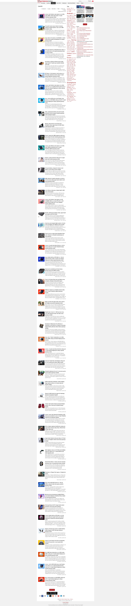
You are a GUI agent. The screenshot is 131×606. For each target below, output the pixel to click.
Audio (70, 17)
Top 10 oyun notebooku (81, 29)
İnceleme (48, 3)
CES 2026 (68, 21)
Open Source (69, 66)
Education (68, 33)
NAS (74, 64)
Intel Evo (73, 47)
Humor (74, 46)
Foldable (71, 34)
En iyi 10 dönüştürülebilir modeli (83, 38)
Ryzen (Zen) (69, 75)
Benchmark (73, 17)
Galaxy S (69, 36)
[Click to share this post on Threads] (45, 596)
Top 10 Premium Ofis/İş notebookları (83, 33)
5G (71, 8)
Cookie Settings (65, 602)
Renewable (72, 70)
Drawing (74, 30)
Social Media (72, 85)
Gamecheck (74, 38)
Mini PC (71, 62)
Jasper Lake (68, 51)
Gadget (68, 35)
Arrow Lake (69, 16)
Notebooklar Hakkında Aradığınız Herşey (63, 599)
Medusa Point (69, 61)
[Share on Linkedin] (61, 596)
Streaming (74, 88)
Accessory (69, 9)
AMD (70, 11)
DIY (71, 30)
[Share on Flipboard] (58, 596)
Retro (70, 71)
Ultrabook (74, 92)
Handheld (68, 45)
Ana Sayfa (43, 3)
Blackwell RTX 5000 (73, 19)
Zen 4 (75, 100)
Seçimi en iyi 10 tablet (81, 40)
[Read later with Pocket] (56, 596)
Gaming (73, 40)
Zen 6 (70, 101)
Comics (71, 24)
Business (69, 20)
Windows (69, 99)
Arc (72, 15)
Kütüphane (64, 3)
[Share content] (40, 596)
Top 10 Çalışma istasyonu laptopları (83, 34)
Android (70, 13)
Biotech (68, 19)
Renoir (68, 71)
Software (69, 87)
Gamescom (69, 40)
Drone (68, 31)
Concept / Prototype (70, 25)
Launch (74, 53)
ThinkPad (71, 89)
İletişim (82, 3)
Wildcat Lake (72, 97)
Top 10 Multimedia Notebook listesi (83, 27)
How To (71, 46)
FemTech (68, 34)
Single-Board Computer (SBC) (71, 79)
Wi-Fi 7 (75, 96)
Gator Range (72, 41)
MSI (70, 64)
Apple (71, 15)
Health (72, 45)
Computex (74, 24)
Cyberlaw (68, 29)
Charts (68, 23)
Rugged (75, 74)
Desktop (68, 30)
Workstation (73, 98)
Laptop (49, 8)
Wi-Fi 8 (68, 97)
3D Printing (68, 8)
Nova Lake (71, 65)
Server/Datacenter (69, 78)
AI (72, 9)
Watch (68, 96)
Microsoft (68, 62)
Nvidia (74, 65)
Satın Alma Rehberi (71, 3)
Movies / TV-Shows (70, 63)
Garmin (68, 41)
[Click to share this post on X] (50, 596)
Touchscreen (69, 92)
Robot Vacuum (72, 73)
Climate (68, 24)
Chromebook (71, 23)
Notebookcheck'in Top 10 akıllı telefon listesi (85, 54)
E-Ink (70, 31)
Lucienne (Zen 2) (71, 59)
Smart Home (69, 80)
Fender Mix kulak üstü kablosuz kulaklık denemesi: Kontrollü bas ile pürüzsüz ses (89, 11)
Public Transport (69, 69)
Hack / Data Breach (72, 44)
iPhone (73, 50)
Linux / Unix (74, 57)
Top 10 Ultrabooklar (80, 37)
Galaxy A (71, 35)
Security (71, 77)
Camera (73, 20)
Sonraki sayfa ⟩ (52, 589)
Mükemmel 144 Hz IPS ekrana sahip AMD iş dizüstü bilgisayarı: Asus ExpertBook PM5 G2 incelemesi (89, 20)
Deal (71, 29)
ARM (75, 15)
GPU (68, 44)
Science (68, 77)
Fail (74, 33)
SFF (73, 78)
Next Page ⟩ (85, 24)
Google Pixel (72, 42)
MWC (72, 64)
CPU (69, 27)
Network (68, 65)
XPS (67, 100)
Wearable (71, 96)
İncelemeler (44, 8)
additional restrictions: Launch (62, 11)
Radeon (73, 69)
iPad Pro (70, 50)
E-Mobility (73, 31)
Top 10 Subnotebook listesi (82, 36)
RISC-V (71, 72)
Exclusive (71, 33)
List (67, 59)
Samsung (73, 75)
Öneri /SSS (59, 3)
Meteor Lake (73, 61)
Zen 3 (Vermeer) (71, 100)
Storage (70, 88)
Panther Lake (73, 68)
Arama (78, 3)
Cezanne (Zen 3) (73, 21)
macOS (74, 60)
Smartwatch (69, 84)
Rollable (68, 74)
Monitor (74, 62)
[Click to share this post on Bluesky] (48, 596)
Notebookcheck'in (80, 52)
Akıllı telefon (54, 8)
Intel (71, 47)
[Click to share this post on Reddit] (53, 596)
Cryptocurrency (73, 27)
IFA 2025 (68, 47)
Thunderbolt (69, 91)
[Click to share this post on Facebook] (42, 596)
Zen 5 (68, 101)
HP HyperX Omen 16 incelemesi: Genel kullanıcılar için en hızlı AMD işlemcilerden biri (80, 11)
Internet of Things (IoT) (70, 48)
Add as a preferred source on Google (53, 593)
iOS (75, 48)
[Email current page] (64, 596)
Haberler (53, 3)
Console (68, 26)
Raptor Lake (69, 70)
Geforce (68, 42)
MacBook (70, 60)
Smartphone (71, 82)
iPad (68, 50)
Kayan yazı (63, 8)
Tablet (58, 8)
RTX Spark (71, 74)
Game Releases (69, 38)
